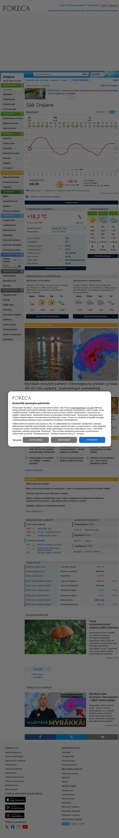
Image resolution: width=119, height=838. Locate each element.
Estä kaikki (36, 440)
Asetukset (64, 440)
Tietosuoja (17, 440)
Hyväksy (92, 440)
